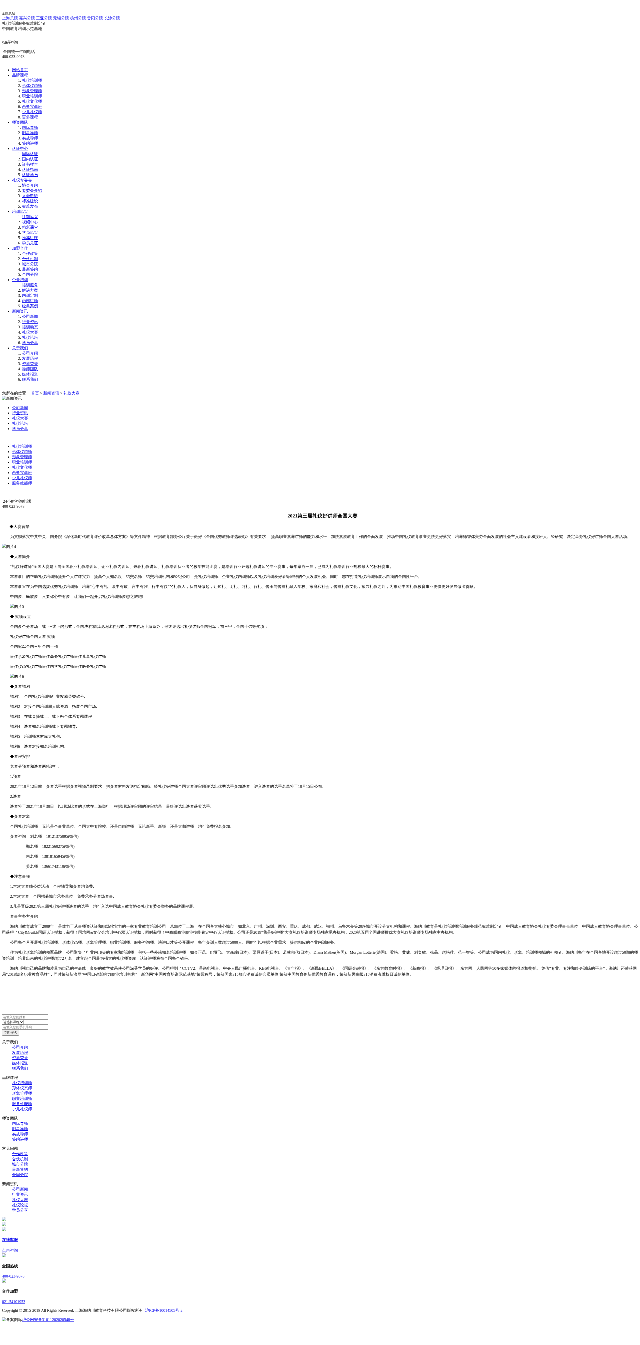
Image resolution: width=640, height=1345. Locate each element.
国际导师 (30, 127)
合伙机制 (30, 259)
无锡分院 (61, 18)
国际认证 (30, 154)
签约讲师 (30, 143)
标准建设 (30, 201)
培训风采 (20, 211)
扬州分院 (78, 18)
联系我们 (30, 379)
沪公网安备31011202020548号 (48, 1320)
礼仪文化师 (32, 101)
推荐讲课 (30, 238)
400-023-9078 (13, 1276)
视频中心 (30, 222)
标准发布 (30, 206)
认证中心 (20, 148)
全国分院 (30, 274)
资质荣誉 (30, 364)
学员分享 (30, 343)
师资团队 (20, 122)
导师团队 (30, 369)
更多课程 (30, 117)
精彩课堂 (30, 227)
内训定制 (30, 295)
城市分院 (30, 264)
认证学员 (30, 175)
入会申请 (30, 196)
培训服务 (30, 285)
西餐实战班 (32, 106)
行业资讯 (30, 322)
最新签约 (30, 269)
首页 (35, 393)
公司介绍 (30, 353)
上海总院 (10, 18)
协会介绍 (30, 185)
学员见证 (30, 243)
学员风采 (30, 232)
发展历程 (30, 358)
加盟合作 (20, 248)
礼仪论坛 (30, 337)
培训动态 (30, 327)
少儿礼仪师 (32, 112)
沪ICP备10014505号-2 (164, 1310)
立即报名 (10, 1032)
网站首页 (20, 70)
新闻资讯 (20, 311)
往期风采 (30, 217)
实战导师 (30, 138)
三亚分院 (44, 18)
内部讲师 (30, 301)
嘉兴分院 (27, 18)
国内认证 (30, 159)
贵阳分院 (95, 18)
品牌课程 (20, 75)
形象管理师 (32, 91)
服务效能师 (22, 483)
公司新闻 (30, 316)
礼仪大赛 (30, 332)
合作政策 (30, 253)
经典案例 (30, 306)
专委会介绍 (32, 190)
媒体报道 (30, 374)
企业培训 (20, 280)
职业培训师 (32, 96)
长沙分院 (112, 18)
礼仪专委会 (22, 180)
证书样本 (30, 164)
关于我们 (20, 348)
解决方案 (30, 290)
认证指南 (30, 169)
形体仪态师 (32, 85)
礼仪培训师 (32, 80)
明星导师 (30, 133)
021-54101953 (13, 1302)
